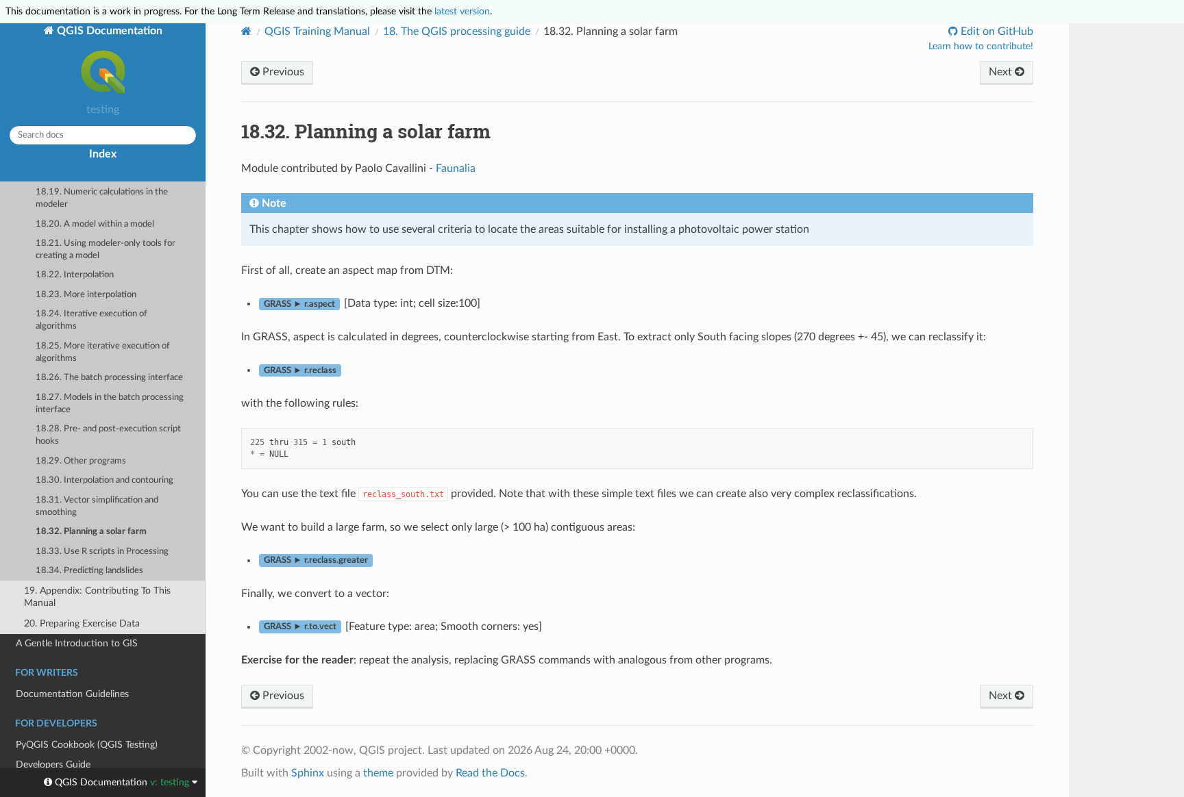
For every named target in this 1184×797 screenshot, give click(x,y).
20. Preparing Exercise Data (82, 623)
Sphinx (307, 773)
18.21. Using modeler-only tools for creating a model (105, 249)
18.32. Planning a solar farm (91, 531)
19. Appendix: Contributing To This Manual (97, 596)
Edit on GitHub (995, 31)
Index (102, 154)
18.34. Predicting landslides (89, 570)
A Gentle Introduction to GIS (77, 643)
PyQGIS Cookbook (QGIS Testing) (87, 744)
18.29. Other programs (81, 461)
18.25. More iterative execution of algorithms (103, 352)
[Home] (246, 31)
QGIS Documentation (108, 30)
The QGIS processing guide (456, 31)
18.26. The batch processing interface (109, 377)
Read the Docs (490, 773)
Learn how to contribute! (980, 46)
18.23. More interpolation (86, 294)
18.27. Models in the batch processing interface (110, 403)
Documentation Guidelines (72, 694)
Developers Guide (53, 764)
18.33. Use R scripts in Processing (102, 551)
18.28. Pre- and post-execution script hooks (108, 435)
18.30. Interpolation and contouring (104, 480)
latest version (462, 11)
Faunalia (456, 168)
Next (1002, 71)
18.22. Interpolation (75, 274)
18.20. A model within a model (95, 224)
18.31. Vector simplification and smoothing (97, 506)
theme (378, 773)
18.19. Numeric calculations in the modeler (102, 198)
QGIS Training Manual (317, 31)
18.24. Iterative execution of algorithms (91, 320)
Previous (282, 71)
